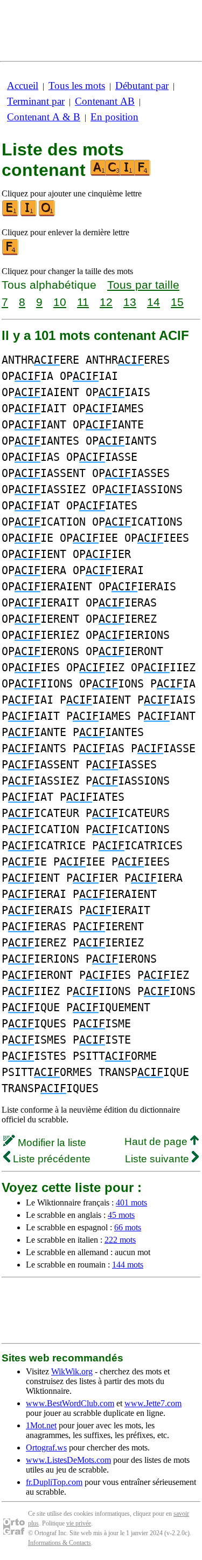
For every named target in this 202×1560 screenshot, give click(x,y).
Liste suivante (158, 1158)
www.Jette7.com (153, 1403)
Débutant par (142, 85)
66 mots (127, 1227)
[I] (29, 214)
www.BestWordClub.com (70, 1403)
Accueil (22, 85)
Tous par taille (143, 284)
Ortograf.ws (46, 1447)
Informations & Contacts (59, 1543)
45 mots (121, 1215)
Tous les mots (76, 85)
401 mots (131, 1202)
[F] (11, 252)
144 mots (127, 1264)
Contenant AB (105, 101)
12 (106, 302)
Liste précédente (50, 1158)
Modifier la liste (50, 1142)
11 (83, 302)
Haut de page (157, 1141)
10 (59, 302)
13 (129, 302)
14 (153, 302)
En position (114, 116)
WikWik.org (72, 1371)
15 (177, 302)
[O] (47, 214)
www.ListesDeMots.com (68, 1459)
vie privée (78, 1523)
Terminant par (36, 101)
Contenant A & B (43, 116)
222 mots (120, 1239)
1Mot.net (41, 1425)
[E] (11, 214)
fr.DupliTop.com (54, 1482)
